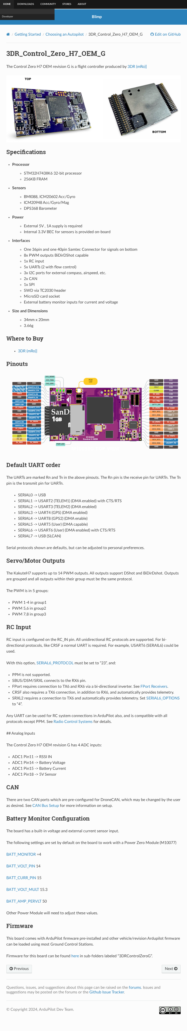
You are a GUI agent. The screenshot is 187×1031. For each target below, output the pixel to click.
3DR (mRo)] (137, 67)
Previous (21, 969)
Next (169, 969)
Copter (6, 11)
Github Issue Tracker (106, 992)
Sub (4, 36)
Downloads (25, 4)
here (75, 956)
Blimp (5, 30)
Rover (5, 24)
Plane (5, 18)
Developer (7, 73)
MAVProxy (8, 60)
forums (135, 987)
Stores (66, 4)
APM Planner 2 (10, 54)
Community (48, 4)
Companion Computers (15, 66)
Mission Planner (10, 48)
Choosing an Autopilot (65, 34)
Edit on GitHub (167, 34)
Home (7, 4)
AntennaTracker (10, 42)
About (82, 4)
